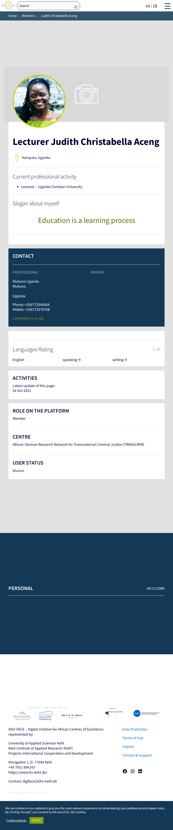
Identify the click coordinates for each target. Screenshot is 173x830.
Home (12, 16)
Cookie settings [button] (16, 820)
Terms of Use (132, 737)
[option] (155, 6)
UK (44, 792)
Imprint (128, 746)
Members (28, 16)
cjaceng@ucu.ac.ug (28, 318)
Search (76, 6)
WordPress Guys (32, 792)
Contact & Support (137, 755)
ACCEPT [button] (36, 820)
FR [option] (155, 5)
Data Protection (134, 729)
